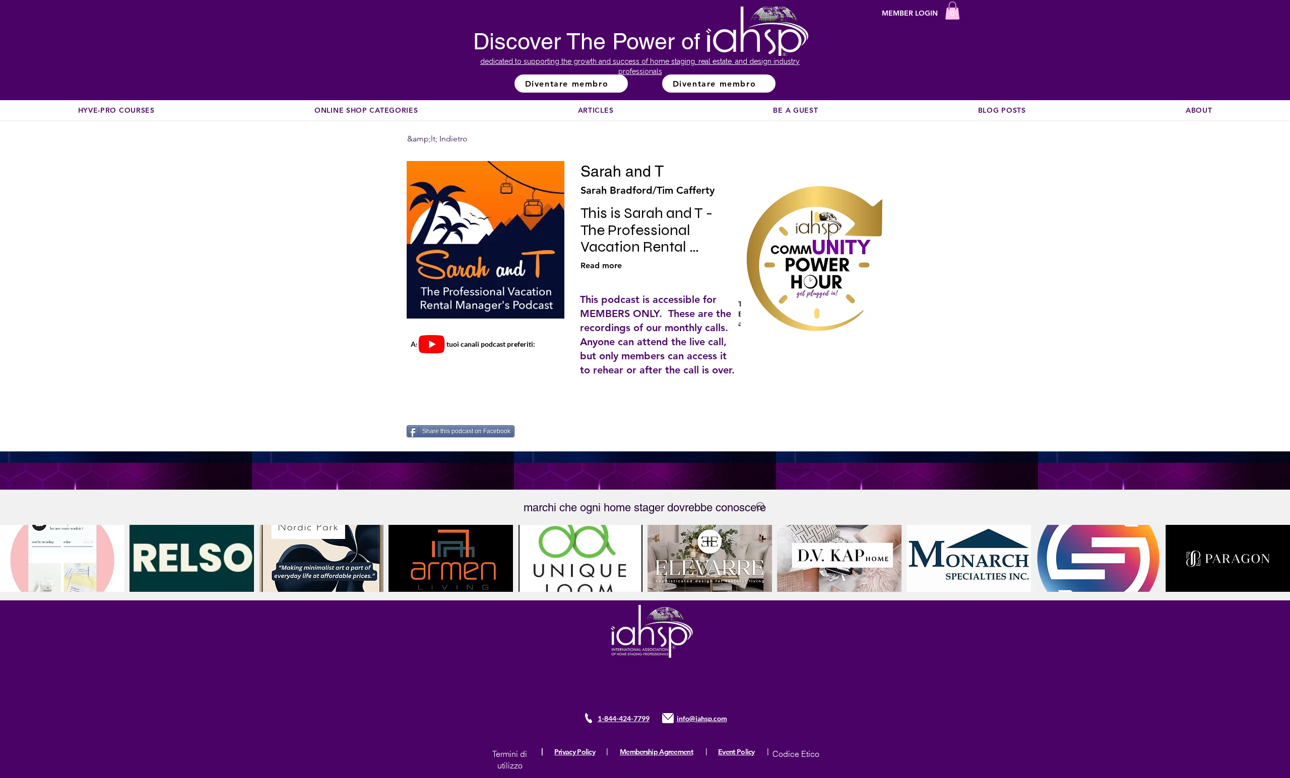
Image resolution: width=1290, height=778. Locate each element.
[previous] (18, 564)
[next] (1271, 564)
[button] (952, 11)
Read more (601, 265)
